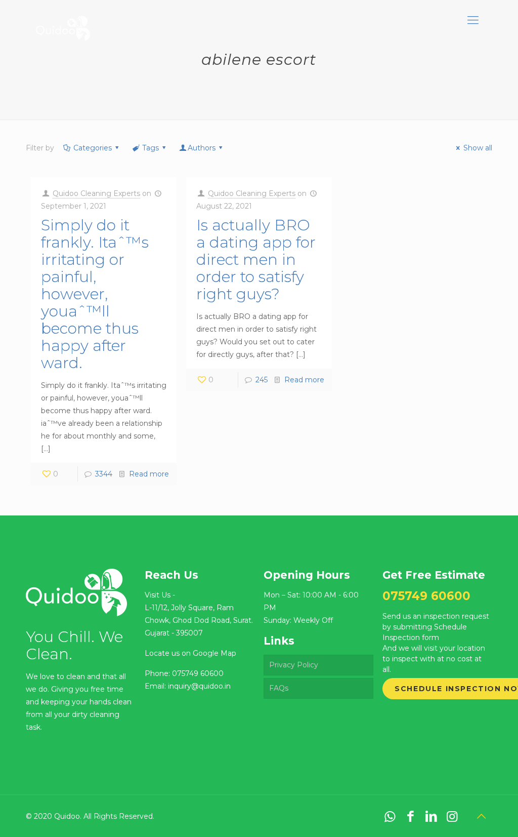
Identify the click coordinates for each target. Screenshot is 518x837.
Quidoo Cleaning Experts (96, 193)
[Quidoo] (63, 20)
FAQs (278, 688)
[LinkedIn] (431, 816)
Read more (149, 474)
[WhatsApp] (390, 816)
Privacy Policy (293, 664)
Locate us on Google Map (190, 653)
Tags (150, 147)
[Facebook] (410, 816)
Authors (201, 147)
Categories (92, 147)
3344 (103, 474)
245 (261, 379)
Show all (477, 147)
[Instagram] (452, 816)
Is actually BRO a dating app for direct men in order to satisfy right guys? (256, 259)
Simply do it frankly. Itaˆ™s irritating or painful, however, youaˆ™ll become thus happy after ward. (95, 294)
